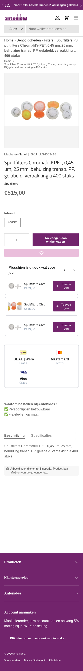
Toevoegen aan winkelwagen (55, 239)
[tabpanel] (41, 451)
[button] (67, 17)
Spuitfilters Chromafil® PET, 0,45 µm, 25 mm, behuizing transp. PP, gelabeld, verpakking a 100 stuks (37, 284)
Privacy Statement (34, 660)
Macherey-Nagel (15, 154)
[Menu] (76, 17)
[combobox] (41, 29)
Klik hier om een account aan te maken (38, 638)
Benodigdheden (29, 40)
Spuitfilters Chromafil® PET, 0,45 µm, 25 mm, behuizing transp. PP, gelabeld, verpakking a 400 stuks (40, 66)
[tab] (14, 435)
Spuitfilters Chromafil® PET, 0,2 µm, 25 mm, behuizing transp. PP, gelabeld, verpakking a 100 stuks (37, 325)
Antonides (19, 653)
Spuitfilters (64, 40)
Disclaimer (55, 660)
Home (8, 40)
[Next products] (74, 270)
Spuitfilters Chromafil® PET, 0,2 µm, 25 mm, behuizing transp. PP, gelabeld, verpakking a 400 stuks (37, 304)
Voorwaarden (12, 660)
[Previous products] (64, 270)
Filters (48, 40)
